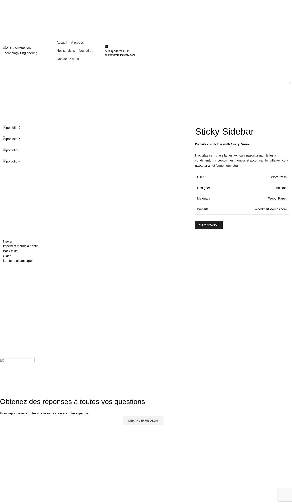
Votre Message (147, 42)
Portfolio (19, 122)
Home (6, 122)
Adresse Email (227, 23)
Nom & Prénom (148, 23)
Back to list (10, 251)
